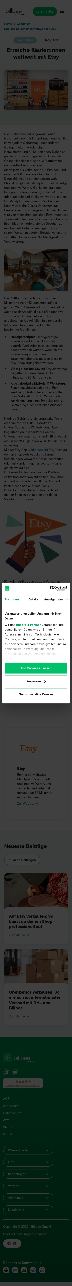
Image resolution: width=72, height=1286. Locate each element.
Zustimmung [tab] (13, 599)
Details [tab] (33, 599)
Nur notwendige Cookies (36, 694)
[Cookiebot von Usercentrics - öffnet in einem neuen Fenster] (50, 588)
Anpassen (34, 681)
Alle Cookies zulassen (36, 668)
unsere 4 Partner (28, 624)
